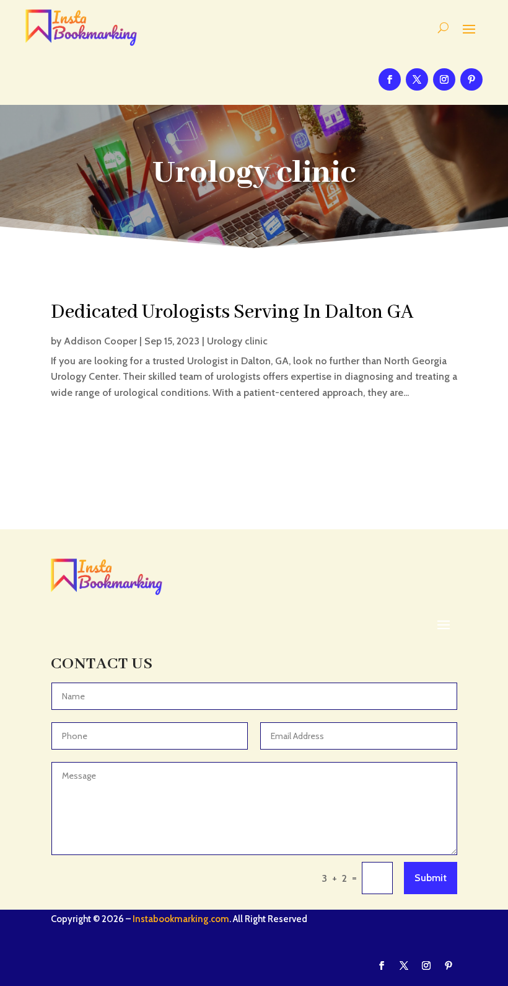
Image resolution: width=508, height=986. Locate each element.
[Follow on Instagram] (444, 79)
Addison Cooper (100, 341)
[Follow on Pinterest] (471, 79)
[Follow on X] (417, 79)
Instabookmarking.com (181, 919)
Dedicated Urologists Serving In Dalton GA (232, 312)
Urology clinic (237, 341)
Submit (430, 878)
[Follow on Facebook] (390, 79)
